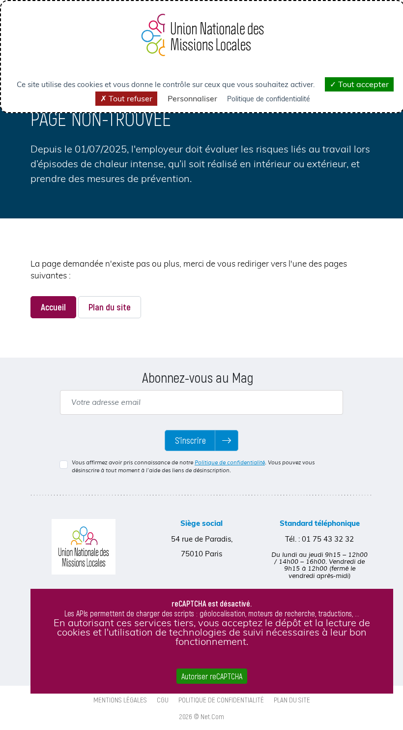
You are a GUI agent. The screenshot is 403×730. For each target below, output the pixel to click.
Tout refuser (129, 98)
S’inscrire (190, 440)
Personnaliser (192, 98)
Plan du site (109, 306)
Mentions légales (120, 699)
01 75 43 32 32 (328, 539)
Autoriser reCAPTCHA (211, 676)
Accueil (53, 306)
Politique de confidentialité (230, 462)
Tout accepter (362, 84)
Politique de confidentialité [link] (268, 98)
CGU (163, 699)
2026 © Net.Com (201, 716)
